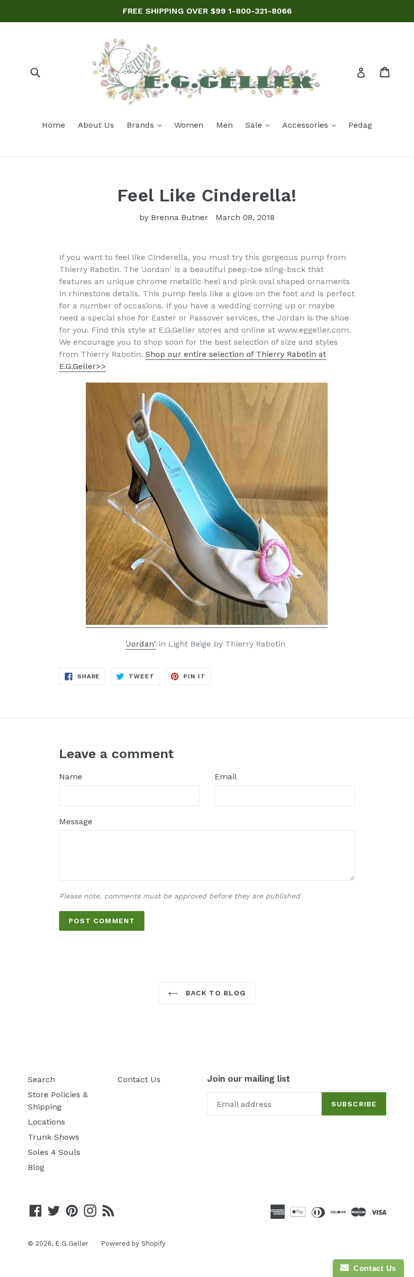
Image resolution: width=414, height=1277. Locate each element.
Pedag (360, 125)
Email (226, 776)
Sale (260, 125)
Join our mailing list (248, 1079)
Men (224, 125)
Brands (147, 125)
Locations (46, 1122)
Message (75, 821)
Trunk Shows (53, 1137)
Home (53, 125)
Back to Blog (214, 993)
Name (70, 776)
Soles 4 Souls (54, 1152)
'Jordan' (141, 644)
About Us (96, 125)
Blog (36, 1167)
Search (41, 1079)
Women (188, 125)
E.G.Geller (71, 1243)
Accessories (311, 125)
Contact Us (139, 1079)
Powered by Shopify (133, 1243)
